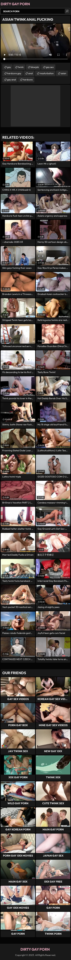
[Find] (67, 11)
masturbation (47, 73)
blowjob (35, 67)
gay (9, 67)
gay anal (11, 79)
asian (63, 73)
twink (21, 67)
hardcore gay (14, 73)
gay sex (50, 67)
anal (30, 73)
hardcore (28, 79)
